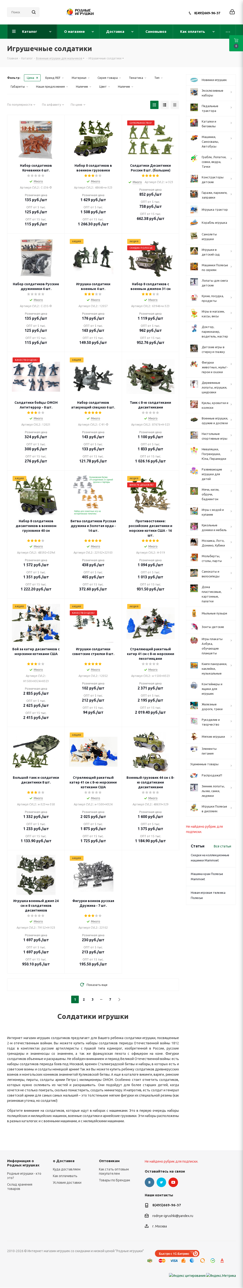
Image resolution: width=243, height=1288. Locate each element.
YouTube (173, 1182)
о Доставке (64, 1161)
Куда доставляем (66, 1169)
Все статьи (222, 846)
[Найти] (33, 12)
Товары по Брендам (114, 1180)
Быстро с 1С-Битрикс (174, 1253)
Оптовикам (109, 1161)
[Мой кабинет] (232, 12)
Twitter (161, 1182)
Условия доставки (67, 1182)
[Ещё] (228, 31)
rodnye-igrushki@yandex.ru (172, 1216)
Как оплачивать (65, 1176)
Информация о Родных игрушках (23, 1163)
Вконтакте (149, 1182)
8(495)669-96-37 (207, 13)
